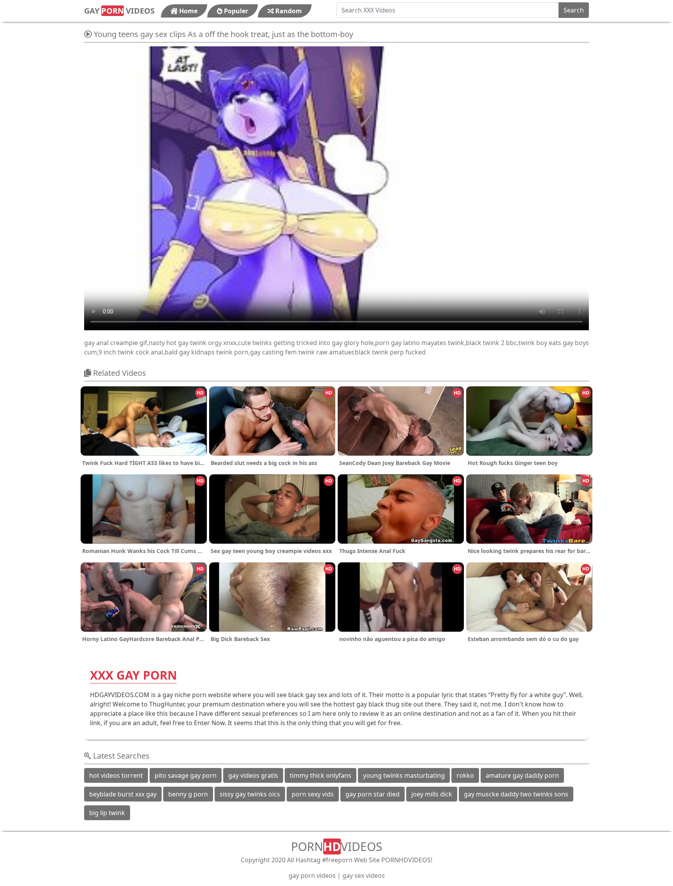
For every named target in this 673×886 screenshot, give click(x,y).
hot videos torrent (116, 775)
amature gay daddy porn (522, 775)
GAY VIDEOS (119, 10)
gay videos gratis (253, 775)
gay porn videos (312, 875)
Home (187, 11)
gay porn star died (372, 794)
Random (288, 11)
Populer (235, 11)
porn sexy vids (313, 794)
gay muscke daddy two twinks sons (516, 794)
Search (574, 10)
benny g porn (188, 794)
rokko (465, 775)
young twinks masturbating (404, 775)
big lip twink (107, 812)
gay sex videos (363, 875)
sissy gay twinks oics (250, 794)
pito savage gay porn (186, 775)
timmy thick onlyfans (320, 775)
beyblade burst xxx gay (123, 794)
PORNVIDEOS (336, 846)
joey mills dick (431, 794)
